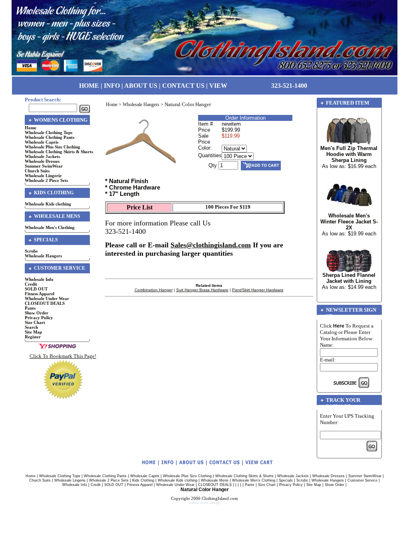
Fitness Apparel (39, 293)
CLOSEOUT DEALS (45, 303)
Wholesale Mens (214, 480)
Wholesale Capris (41, 142)
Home (30, 127)
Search (31, 327)
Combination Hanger (154, 290)
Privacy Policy (39, 317)
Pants (30, 308)
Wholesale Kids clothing (48, 203)
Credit (31, 284)
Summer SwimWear (44, 166)
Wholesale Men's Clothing (50, 227)
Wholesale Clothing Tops (48, 132)
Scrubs (31, 251)
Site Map (33, 332)
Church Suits (37, 170)
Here (338, 326)
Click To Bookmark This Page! (63, 356)
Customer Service (362, 480)
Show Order (36, 312)
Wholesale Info (39, 279)
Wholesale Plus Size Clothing (52, 146)
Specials (286, 480)
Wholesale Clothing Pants (49, 137)
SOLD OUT (36, 288)
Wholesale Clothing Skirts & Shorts (59, 151)
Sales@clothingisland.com (211, 245)
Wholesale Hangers (43, 255)
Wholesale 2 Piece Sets (46, 180)
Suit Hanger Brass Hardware (202, 290)
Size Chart (35, 322)
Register (33, 336)
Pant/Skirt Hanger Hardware (258, 290)
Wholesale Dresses (42, 161)
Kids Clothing (143, 480)
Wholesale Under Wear (47, 298)
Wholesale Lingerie (43, 175)
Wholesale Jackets (42, 156)
